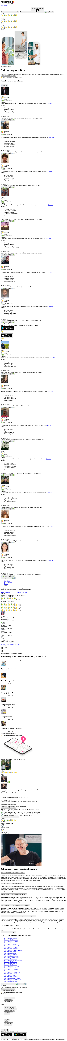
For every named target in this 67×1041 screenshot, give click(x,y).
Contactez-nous (8, 1012)
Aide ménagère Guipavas (10, 944)
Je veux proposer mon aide (20, 1037)
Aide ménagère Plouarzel (10, 965)
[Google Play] (7, 328)
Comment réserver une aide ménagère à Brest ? (12, 872)
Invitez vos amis (8, 999)
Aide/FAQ (7, 1014)
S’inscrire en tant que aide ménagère (10, 12)
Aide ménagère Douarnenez (11, 943)
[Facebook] (2, 1030)
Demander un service (25, 12)
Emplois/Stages (8, 1023)
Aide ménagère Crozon (10, 970)
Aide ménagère (8, 582)
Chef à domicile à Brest (21, 592)
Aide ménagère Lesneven (10, 973)
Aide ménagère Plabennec (10, 959)
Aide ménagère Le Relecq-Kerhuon (13, 950)
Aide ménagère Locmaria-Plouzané (13, 960)
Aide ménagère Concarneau (11, 940)
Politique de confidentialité (48, 1039)
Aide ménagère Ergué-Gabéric (12, 978)
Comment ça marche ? (10, 1007)
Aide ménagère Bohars (10, 951)
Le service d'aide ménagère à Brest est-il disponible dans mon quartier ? (18, 916)
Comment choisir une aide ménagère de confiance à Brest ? (15, 905)
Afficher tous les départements (8, 984)
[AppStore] (7, 335)
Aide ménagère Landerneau (11, 941)
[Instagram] (7, 1030)
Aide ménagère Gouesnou (10, 954)
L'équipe (6, 1021)
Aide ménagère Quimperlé (11, 948)
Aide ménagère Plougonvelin (11, 966)
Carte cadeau (8, 1001)
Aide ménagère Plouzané (10, 947)
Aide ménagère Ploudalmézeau (12, 972)
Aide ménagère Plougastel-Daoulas (13, 945)
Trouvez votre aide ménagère (8, 75)
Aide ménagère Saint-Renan (11, 956)
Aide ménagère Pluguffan (10, 976)
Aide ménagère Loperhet (10, 963)
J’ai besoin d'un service (6, 1037)
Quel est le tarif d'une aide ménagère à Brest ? (12, 883)
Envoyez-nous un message (7, 988)
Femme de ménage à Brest (7, 592)
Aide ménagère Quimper (10, 938)
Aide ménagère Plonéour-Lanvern (12, 979)
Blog (5, 996)
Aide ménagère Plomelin (10, 981)
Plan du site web (60, 1039)
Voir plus (50, 103)
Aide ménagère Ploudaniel (11, 969)
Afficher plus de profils (6, 578)
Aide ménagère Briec (9, 975)
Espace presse (8, 1025)
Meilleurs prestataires (10, 998)
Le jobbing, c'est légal (10, 1010)
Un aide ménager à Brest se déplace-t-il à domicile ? (13, 894)
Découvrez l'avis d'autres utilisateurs (10, 644)
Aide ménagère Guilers (10, 953)
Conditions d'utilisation (34, 1039)
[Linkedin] (4, 1030)
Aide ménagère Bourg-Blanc (11, 957)
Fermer (22, 984)
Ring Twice (7, 581)
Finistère (6, 584)
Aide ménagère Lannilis (10, 968)
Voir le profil (7, 119)
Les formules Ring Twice (10, 1009)
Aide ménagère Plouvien (10, 962)
